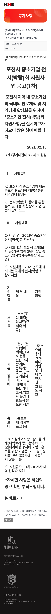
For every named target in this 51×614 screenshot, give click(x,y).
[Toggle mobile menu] (45, 4)
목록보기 (8, 520)
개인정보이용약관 (8, 604)
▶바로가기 (14, 498)
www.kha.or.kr (14, 565)
